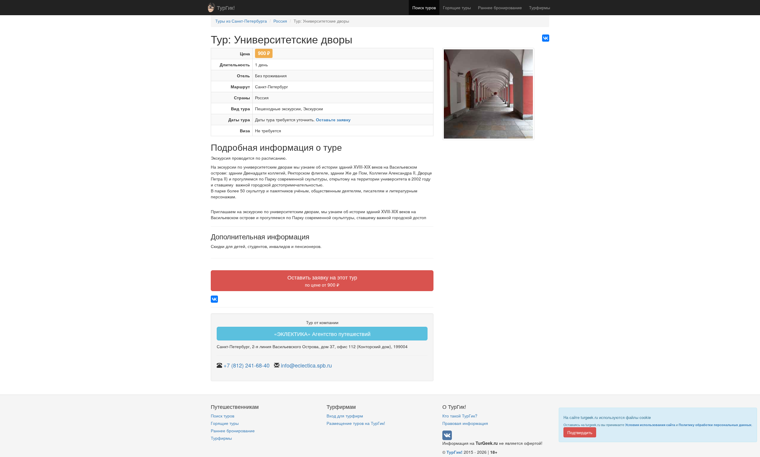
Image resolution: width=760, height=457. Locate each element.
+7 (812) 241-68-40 (247, 365)
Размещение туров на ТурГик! (356, 423)
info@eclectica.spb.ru (306, 365)
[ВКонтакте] (545, 38)
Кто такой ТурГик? (459, 416)
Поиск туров (424, 7)
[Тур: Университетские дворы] (488, 96)
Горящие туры (457, 7)
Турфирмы (539, 7)
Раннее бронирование (500, 7)
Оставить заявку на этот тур (322, 280)
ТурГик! (226, 7)
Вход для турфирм (345, 416)
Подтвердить (579, 432)
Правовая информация (465, 423)
